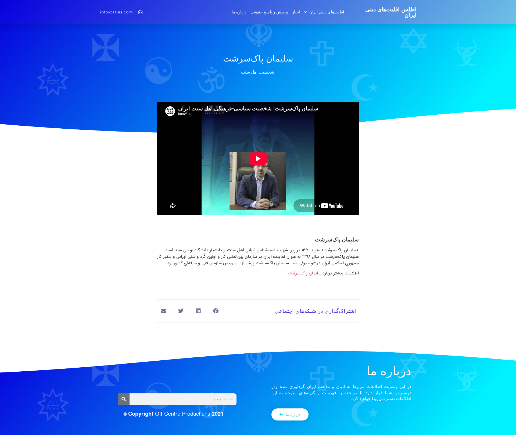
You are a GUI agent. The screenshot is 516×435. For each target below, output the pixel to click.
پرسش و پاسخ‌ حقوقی (269, 12)
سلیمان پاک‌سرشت (304, 273)
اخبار (296, 12)
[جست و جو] (124, 399)
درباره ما (239, 12)
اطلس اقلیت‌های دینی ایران (391, 12)
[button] (216, 311)
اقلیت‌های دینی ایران (326, 12)
